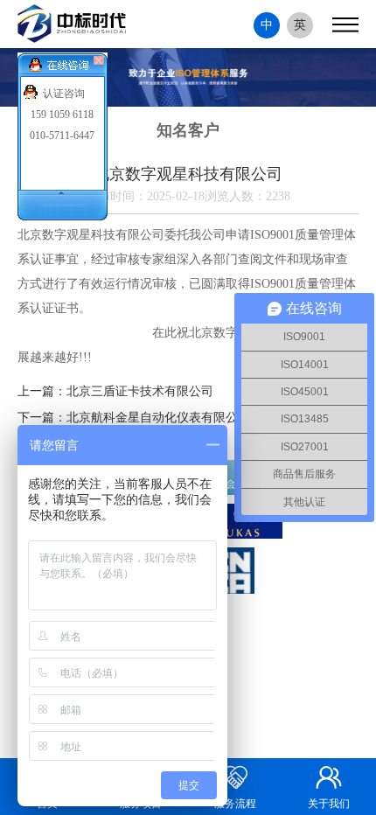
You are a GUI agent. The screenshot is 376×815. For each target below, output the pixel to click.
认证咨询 (64, 93)
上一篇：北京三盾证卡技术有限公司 (115, 391)
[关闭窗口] (101, 61)
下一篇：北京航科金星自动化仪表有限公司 (133, 417)
